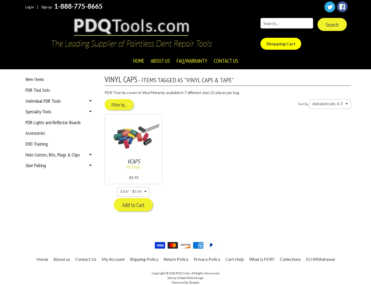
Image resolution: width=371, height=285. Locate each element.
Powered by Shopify (185, 282)
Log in (29, 7)
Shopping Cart (280, 43)
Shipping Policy (144, 259)
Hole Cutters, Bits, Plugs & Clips (53, 155)
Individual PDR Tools (43, 101)
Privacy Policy (207, 259)
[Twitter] (329, 6)
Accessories (35, 133)
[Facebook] (342, 6)
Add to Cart (133, 205)
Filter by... (119, 105)
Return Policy (176, 259)
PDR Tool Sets (38, 90)
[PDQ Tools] (131, 34)
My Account (113, 259)
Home (138, 60)
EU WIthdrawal (320, 259)
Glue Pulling (36, 165)
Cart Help (234, 259)
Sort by (303, 104)
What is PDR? (262, 259)
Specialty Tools (38, 111)
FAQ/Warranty (192, 60)
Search (332, 24)
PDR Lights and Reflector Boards (53, 122)
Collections (290, 259)
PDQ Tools (183, 273)
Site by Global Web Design (185, 278)
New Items (35, 79)
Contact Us (226, 60)
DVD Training (37, 144)
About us (160, 60)
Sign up (46, 7)
